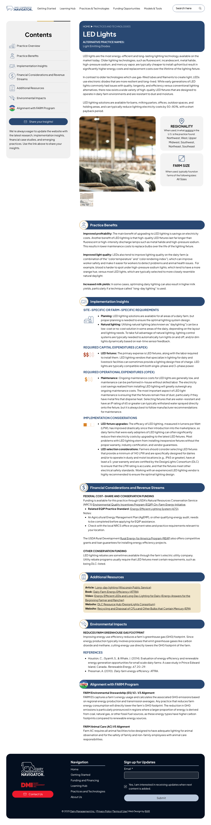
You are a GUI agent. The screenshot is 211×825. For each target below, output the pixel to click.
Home (86, 26)
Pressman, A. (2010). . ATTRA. (123, 671)
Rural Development (133, 538)
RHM (147, 811)
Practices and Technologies (88, 791)
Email (128, 768)
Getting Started (80, 774)
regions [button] (189, 130)
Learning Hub (79, 785)
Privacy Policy (104, 811)
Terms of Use (120, 811)
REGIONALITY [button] (182, 126)
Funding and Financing (85, 780)
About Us (76, 797)
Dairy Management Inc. (82, 811)
